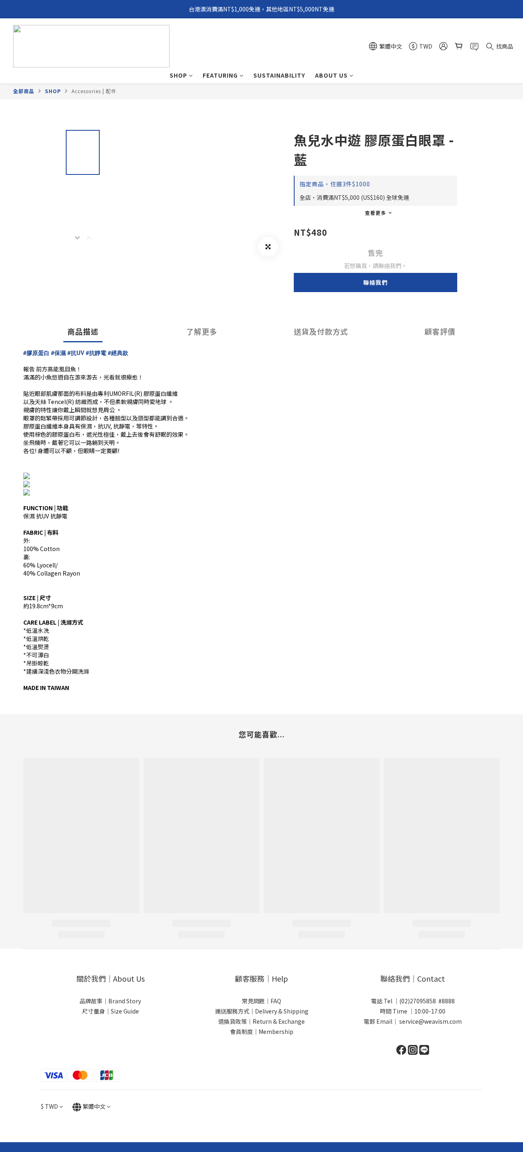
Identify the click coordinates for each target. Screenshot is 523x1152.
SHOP (178, 75)
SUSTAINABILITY (279, 75)
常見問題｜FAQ (261, 1001)
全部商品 (23, 90)
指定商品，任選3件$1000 (334, 184)
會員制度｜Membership (261, 1031)
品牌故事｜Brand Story (110, 1001)
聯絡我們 (375, 282)
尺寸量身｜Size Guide (110, 1011)
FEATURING (220, 75)
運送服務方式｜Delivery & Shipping (261, 1011)
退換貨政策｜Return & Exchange (261, 1021)
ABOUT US (331, 75)
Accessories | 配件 (94, 90)
